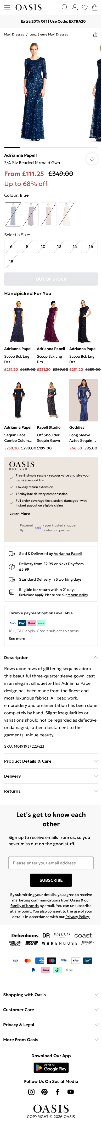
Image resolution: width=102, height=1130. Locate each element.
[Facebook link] (56, 1100)
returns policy (77, 598)
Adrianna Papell (20, 151)
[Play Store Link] (49, 1076)
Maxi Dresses (14, 34)
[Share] (91, 34)
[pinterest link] (42, 1100)
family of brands (39, 908)
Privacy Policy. (49, 925)
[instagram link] (29, 1100)
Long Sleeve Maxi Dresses (49, 34)
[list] (49, 92)
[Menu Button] (7, 7)
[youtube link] (69, 1100)
